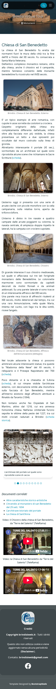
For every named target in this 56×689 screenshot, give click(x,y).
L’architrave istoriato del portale (23, 510)
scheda (16, 157)
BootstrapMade (39, 684)
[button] (43, 5)
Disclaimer (27, 651)
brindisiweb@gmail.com (33, 657)
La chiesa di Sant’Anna (18, 514)
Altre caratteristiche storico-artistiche (26, 500)
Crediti (28, 628)
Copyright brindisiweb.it (20, 634)
